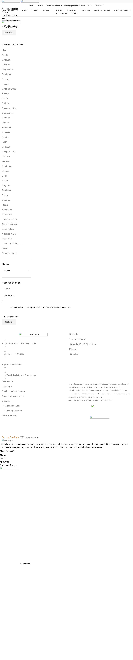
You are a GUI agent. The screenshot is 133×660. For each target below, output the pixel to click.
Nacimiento (7, 210)
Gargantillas (7, 69)
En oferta (6, 288)
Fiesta (5, 205)
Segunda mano (9, 253)
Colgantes (6, 60)
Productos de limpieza (12, 244)
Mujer (4, 50)
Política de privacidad (12, 411)
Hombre (5, 93)
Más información (7, 451)
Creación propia (9, 219)
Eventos (5, 171)
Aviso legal (7, 386)
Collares (6, 65)
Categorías (70, 6)
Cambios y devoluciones (13, 391)
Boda (4, 176)
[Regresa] (61, 6)
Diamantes (7, 214)
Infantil (5, 142)
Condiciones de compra (13, 396)
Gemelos (6, 118)
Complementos (9, 89)
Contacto (6, 401)
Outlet (4, 248)
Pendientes (7, 74)
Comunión (7, 200)
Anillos (5, 55)
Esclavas (6, 156)
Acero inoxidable (10, 224)
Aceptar (21, 451)
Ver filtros (9, 295)
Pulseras (6, 79)
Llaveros (6, 123)
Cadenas (6, 103)
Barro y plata (8, 229)
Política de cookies (10, 406)
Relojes (5, 84)
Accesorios (7, 239)
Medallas (6, 161)
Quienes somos (9, 415)
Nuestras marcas (10, 234)
